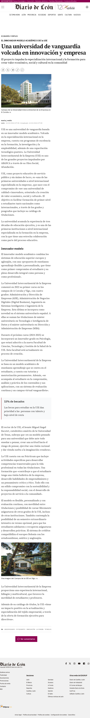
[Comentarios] (22, 70)
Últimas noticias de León (56, 696)
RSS (1, 689)
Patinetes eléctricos (41, 1)
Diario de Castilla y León (77, 680)
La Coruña (39, 629)
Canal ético (71, 715)
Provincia (32, 15)
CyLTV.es (72, 691)
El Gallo (50, 694)
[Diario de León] (45, 7)
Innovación (30, 629)
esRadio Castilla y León (77, 694)
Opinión (50, 691)
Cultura (68, 15)
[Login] (87, 7)
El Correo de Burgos (76, 685)
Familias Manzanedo (56, 1)
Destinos (50, 688)
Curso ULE (30, 1)
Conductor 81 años (70, 1)
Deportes (52, 15)
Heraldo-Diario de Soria (77, 688)
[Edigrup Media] (6, 706)
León (24, 15)
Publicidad (3, 675)
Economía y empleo (9, 36)
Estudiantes (20, 629)
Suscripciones (4, 678)
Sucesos (77, 15)
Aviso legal (18, 715)
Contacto (3, 686)
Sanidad (50, 680)
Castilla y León (31, 691)
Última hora (14, 15)
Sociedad (42, 15)
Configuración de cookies (59, 715)
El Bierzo (29, 682)
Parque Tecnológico (19, 1)
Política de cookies (44, 715)
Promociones (4, 681)
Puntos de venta (5, 683)
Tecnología (49, 629)
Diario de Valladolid (76, 682)
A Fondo (50, 685)
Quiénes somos (5, 672)
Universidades (9, 629)
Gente (60, 15)
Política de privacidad (30, 715)
